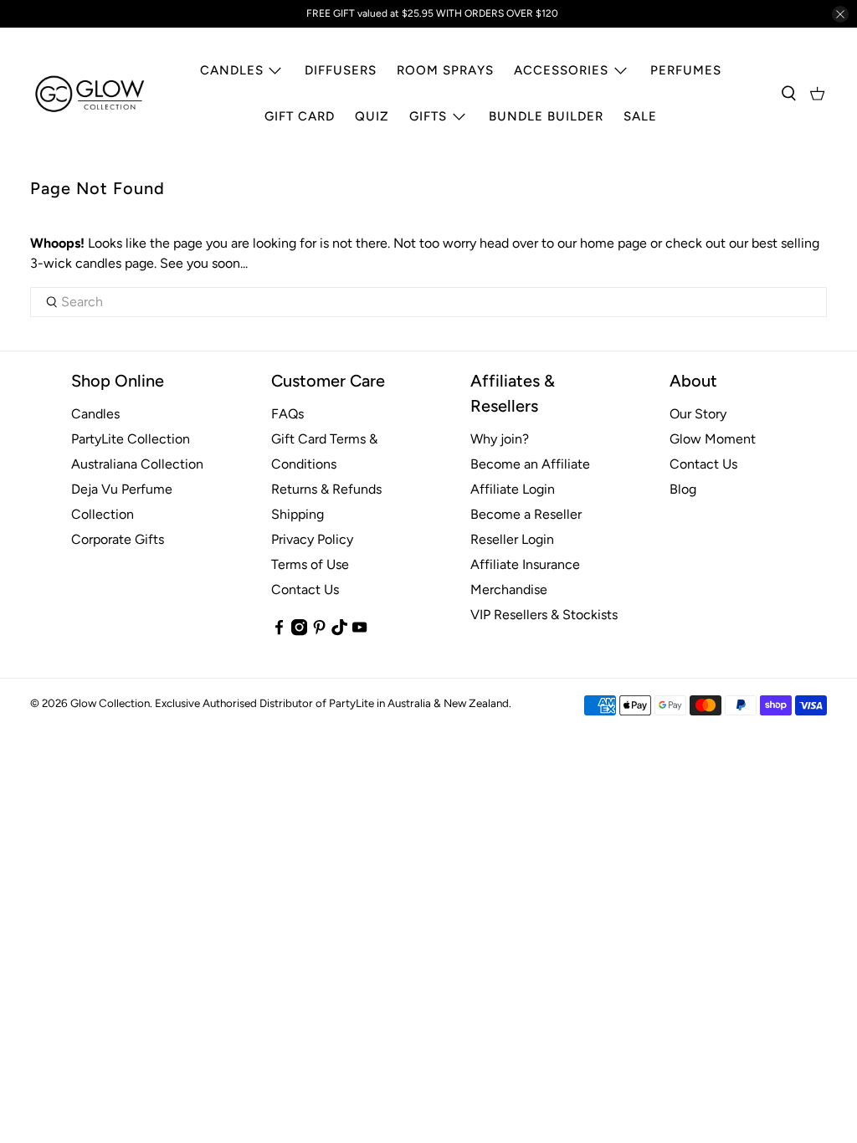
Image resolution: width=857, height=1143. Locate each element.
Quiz (372, 116)
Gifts (428, 116)
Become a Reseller (526, 514)
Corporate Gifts (117, 539)
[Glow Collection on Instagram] (299, 631)
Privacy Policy (312, 539)
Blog (683, 489)
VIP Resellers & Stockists (544, 615)
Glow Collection (110, 703)
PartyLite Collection (130, 439)
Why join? (499, 439)
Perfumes (685, 70)
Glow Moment (713, 439)
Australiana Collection (137, 464)
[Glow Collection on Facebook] (279, 631)
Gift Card (299, 116)
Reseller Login (512, 539)
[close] (840, 14)
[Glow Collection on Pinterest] (319, 631)
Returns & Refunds (326, 489)
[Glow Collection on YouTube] (359, 631)
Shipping (297, 514)
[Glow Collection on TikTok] (339, 631)
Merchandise (508, 589)
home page (613, 243)
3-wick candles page (92, 263)
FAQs (287, 414)
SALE (640, 116)
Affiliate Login (512, 489)
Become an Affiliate (530, 464)
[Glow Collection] (90, 93)
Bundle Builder (546, 116)
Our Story (698, 414)
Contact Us (305, 589)
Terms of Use (310, 564)
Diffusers (341, 70)
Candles (232, 70)
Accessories (561, 70)
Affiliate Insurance (525, 564)
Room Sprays (445, 70)
